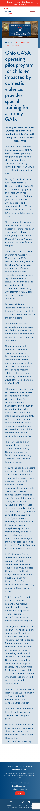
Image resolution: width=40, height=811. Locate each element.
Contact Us (24, 783)
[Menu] (34, 11)
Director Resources (20, 789)
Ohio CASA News (22, 42)
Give (20, 793)
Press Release (13, 46)
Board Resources (18, 786)
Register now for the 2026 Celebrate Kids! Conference (20, 3)
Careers (14, 783)
